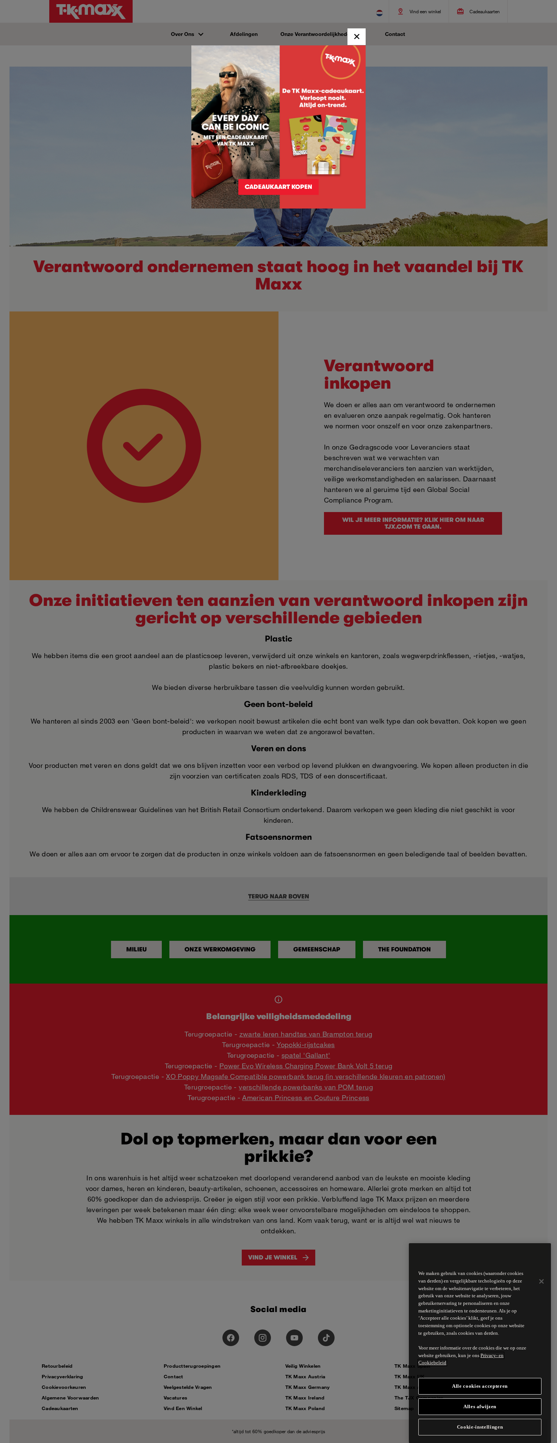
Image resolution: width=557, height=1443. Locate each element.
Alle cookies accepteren (480, 1386)
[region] (480, 1343)
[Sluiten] (541, 1281)
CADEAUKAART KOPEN (278, 187)
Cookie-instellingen (480, 1427)
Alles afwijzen (479, 1406)
